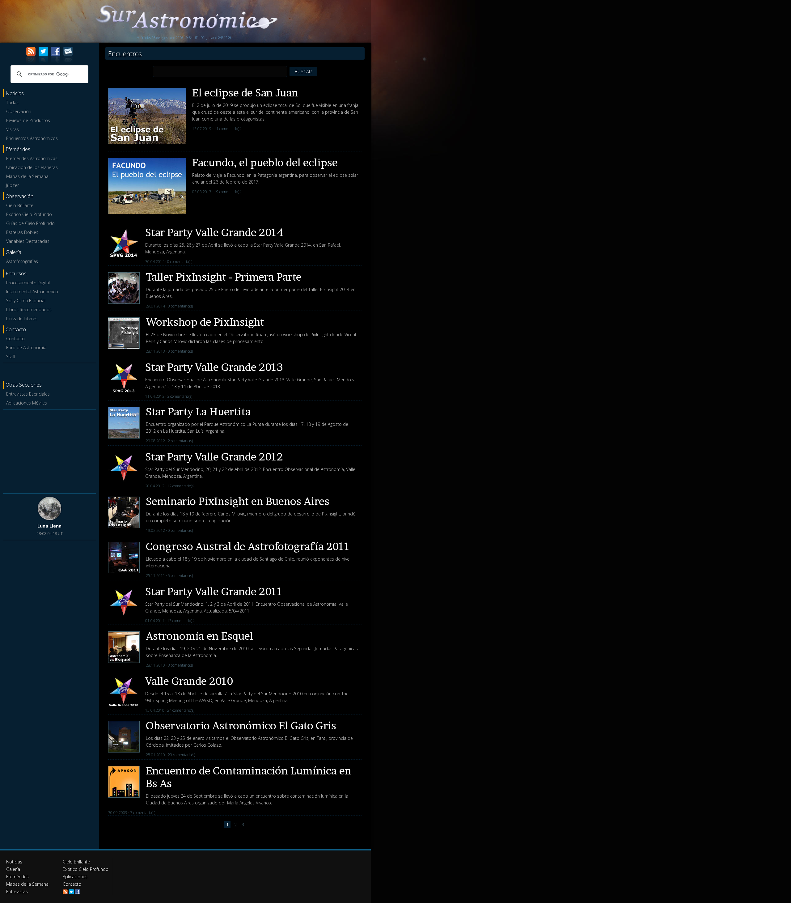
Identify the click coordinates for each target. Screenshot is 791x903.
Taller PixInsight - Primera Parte (224, 276)
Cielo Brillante (19, 205)
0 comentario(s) (179, 261)
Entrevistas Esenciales (28, 394)
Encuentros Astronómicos (32, 138)
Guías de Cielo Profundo (30, 223)
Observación (18, 111)
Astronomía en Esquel (199, 636)
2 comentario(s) (180, 440)
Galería (13, 869)
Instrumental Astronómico (32, 292)
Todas (12, 102)
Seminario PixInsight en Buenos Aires (237, 501)
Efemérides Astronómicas (31, 158)
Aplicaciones (75, 877)
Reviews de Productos (28, 120)
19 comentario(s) (227, 191)
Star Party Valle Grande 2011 (213, 591)
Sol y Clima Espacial (25, 300)
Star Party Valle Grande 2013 (214, 367)
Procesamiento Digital (28, 283)
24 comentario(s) (180, 710)
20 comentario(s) (181, 754)
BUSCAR (303, 71)
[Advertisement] (49, 450)
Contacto (15, 338)
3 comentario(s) (180, 306)
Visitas (12, 129)
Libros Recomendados (29, 309)
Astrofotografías (22, 261)
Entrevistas (17, 891)
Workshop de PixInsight (205, 322)
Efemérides (17, 877)
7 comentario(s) (142, 812)
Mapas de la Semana (27, 176)
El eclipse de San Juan (245, 92)
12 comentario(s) (180, 486)
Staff (10, 356)
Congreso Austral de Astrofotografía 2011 (248, 546)
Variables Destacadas (27, 241)
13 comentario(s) (180, 620)
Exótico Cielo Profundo (29, 214)
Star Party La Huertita (198, 411)
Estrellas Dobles (22, 232)
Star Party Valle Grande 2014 (214, 232)
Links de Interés (21, 318)
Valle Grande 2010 (189, 681)
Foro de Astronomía (26, 347)
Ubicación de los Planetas (32, 167)
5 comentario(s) (180, 575)
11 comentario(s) (227, 128)
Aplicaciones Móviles (26, 403)
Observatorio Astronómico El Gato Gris (241, 725)
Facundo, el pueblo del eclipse (265, 162)
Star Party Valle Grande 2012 (214, 456)
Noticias (14, 862)
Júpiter (12, 185)
